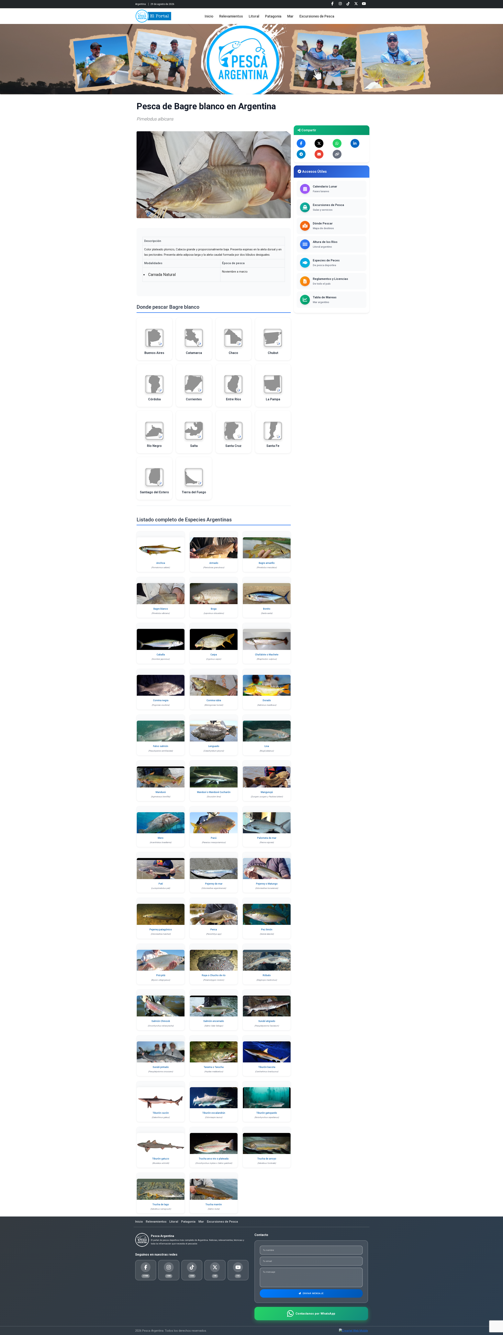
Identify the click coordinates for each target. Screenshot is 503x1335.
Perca (213, 929)
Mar (290, 16)
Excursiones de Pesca (316, 16)
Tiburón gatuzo (160, 1158)
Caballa (161, 654)
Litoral (254, 16)
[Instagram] (340, 4)
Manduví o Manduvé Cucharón (213, 792)
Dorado (267, 700)
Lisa (266, 746)
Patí (161, 883)
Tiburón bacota (266, 1067)
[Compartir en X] (319, 143)
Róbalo (267, 975)
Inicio (209, 16)
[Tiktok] (348, 4)
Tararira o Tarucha (214, 1067)
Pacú (214, 838)
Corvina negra (160, 700)
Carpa (213, 654)
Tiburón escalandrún (213, 1113)
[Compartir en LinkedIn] (355, 143)
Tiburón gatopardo (266, 1113)
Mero (160, 838)
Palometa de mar (266, 838)
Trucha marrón (214, 1204)
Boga (214, 608)
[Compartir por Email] (319, 154)
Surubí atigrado (266, 1021)
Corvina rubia (214, 700)
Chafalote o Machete (266, 654)
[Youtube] (364, 4)
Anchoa (160, 563)
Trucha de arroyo (266, 1158)
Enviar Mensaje (313, 1293)
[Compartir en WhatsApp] (337, 143)
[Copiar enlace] (337, 154)
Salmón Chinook (160, 1021)
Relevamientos (231, 16)
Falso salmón (160, 746)
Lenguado (213, 746)
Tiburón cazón (161, 1113)
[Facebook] (332, 4)
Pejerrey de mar (213, 883)
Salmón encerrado (213, 1021)
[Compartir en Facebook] (301, 143)
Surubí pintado (161, 1067)
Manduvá (161, 792)
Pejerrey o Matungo (267, 883)
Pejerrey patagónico (161, 929)
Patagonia (273, 16)
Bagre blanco (160, 608)
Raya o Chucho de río (214, 975)
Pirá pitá (160, 975)
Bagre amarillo (267, 563)
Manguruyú (267, 792)
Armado (213, 563)
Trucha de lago (160, 1204)
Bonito (266, 608)
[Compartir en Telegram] (301, 154)
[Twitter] (356, 4)
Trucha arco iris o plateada (214, 1158)
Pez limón (266, 929)
